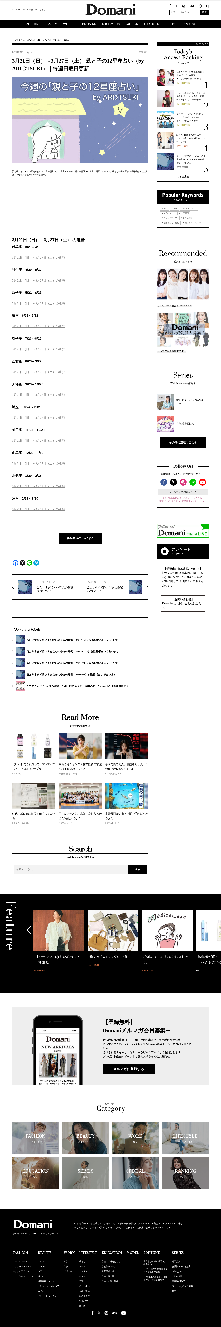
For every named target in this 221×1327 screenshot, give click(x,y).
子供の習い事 (108, 1276)
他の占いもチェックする (80, 538)
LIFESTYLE (87, 24)
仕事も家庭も (188, 218)
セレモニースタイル (193, 223)
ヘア (40, 1271)
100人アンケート (87, 1301)
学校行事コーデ (109, 1266)
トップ (15, 40)
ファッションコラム (22, 1266)
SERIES (170, 24)
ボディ (41, 1276)
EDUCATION (111, 24)
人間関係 (185, 213)
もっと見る (183, 176)
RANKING (188, 24)
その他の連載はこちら (183, 442)
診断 (175, 208)
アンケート (181, 549)
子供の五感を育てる (111, 1261)
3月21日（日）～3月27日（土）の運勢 (38, 257)
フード (82, 1266)
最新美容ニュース (46, 1281)
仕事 (66, 1266)
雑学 (66, 1261)
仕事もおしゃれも (171, 223)
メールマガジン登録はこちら (183, 492)
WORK (68, 24)
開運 (165, 208)
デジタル (68, 1271)
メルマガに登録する (128, 1069)
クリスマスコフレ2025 (48, 1286)
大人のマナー (169, 213)
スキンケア (43, 1266)
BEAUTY (51, 24)
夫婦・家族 (84, 1291)
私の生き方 (84, 1296)
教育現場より (108, 1271)
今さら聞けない (190, 208)
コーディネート (20, 1261)
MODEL (132, 24)
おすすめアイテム (21, 1271)
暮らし (82, 1261)
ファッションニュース (23, 1276)
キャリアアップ (170, 218)
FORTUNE (151, 24)
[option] (58, 941)
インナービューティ (47, 1296)
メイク (41, 1261)
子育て (82, 1281)
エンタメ (83, 1271)
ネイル (41, 1291)
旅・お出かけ (85, 1286)
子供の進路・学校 (110, 1281)
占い (23, 40)
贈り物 (82, 1306)
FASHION (32, 24)
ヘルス (82, 1276)
